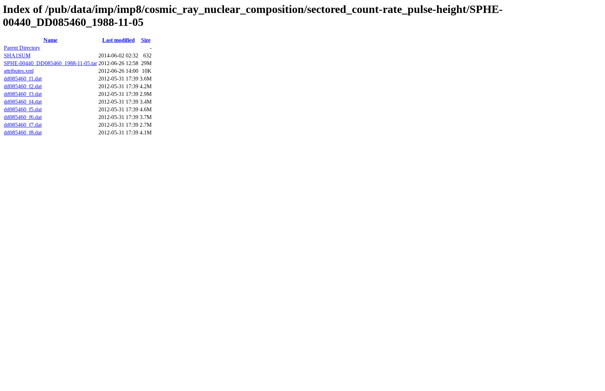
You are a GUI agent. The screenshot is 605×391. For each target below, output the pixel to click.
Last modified (118, 40)
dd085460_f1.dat (23, 79)
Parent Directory (22, 48)
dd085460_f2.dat (23, 86)
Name (50, 40)
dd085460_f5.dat (23, 109)
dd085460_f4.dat (23, 102)
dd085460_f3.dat (23, 94)
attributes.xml (19, 71)
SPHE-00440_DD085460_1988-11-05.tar (50, 63)
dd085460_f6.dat (23, 117)
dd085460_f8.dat (23, 132)
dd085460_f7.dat (23, 125)
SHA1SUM (17, 55)
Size (146, 40)
